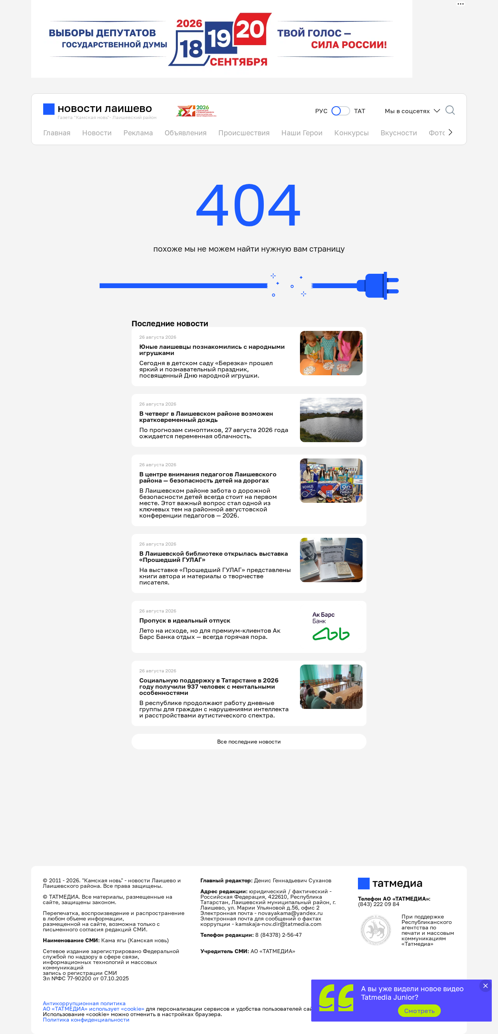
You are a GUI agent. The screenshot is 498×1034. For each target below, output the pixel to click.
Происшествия (244, 132)
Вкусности (399, 132)
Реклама (138, 132)
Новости (97, 132)
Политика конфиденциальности (86, 1019)
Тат (359, 111)
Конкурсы (351, 132)
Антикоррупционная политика (84, 1003)
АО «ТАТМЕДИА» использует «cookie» (93, 1008)
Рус (321, 111)
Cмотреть (419, 1011)
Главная (56, 132)
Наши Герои (302, 132)
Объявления (186, 132)
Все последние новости (249, 741)
